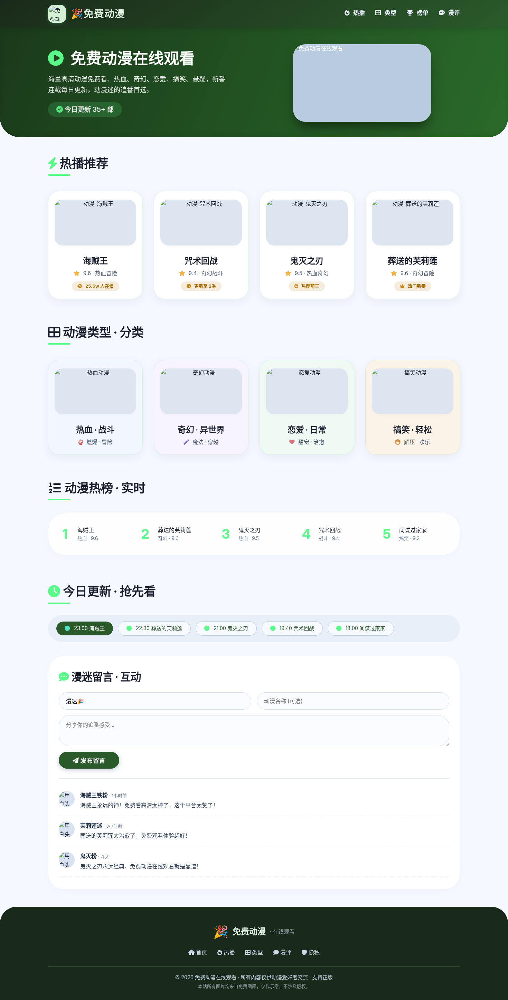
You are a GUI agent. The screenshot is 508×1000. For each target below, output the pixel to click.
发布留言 (92, 760)
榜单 (422, 12)
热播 (358, 12)
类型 (389, 12)
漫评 (453, 12)
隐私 (313, 952)
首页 (201, 952)
